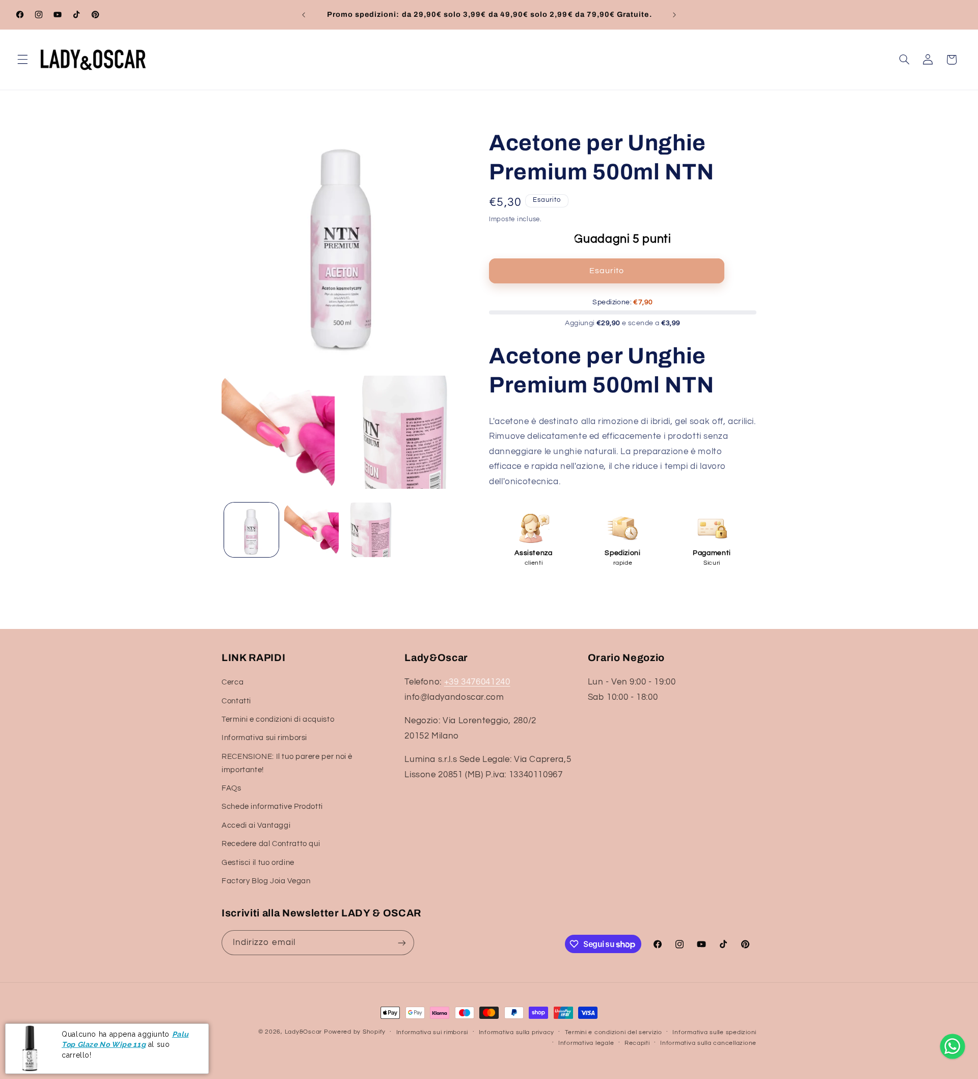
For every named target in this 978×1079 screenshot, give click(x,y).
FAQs (231, 788)
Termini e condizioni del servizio (613, 1032)
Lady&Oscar (303, 1032)
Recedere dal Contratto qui (271, 844)
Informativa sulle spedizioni (714, 1032)
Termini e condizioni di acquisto (278, 719)
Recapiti (637, 1043)
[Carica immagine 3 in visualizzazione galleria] (371, 530)
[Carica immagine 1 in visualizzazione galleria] (251, 530)
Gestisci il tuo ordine (258, 862)
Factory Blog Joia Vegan (266, 881)
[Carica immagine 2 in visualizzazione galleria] (311, 530)
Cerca (232, 682)
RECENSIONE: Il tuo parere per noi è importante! (287, 763)
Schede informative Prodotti (272, 807)
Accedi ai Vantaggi (256, 825)
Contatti (236, 701)
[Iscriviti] (402, 942)
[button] (22, 59)
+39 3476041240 (477, 682)
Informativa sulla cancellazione (708, 1043)
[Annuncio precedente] (303, 15)
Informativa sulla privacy (516, 1032)
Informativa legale (586, 1043)
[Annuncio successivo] (674, 15)
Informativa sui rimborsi (264, 738)
